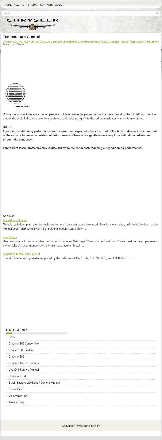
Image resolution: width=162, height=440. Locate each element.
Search (59, 5)
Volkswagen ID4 (18, 395)
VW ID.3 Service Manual (24, 369)
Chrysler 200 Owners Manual (45, 42)
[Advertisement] (81, 63)
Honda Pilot (16, 389)
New (16, 5)
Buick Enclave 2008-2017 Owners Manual (34, 382)
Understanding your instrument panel (81, 42)
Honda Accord (17, 376)
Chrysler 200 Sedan (21, 350)
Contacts (46, 5)
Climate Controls (110, 42)
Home (8, 5)
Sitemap (33, 5)
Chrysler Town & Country (24, 363)
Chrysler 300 (16, 356)
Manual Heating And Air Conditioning (139, 42)
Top (23, 5)
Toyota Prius (16, 402)
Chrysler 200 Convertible (15, 42)
